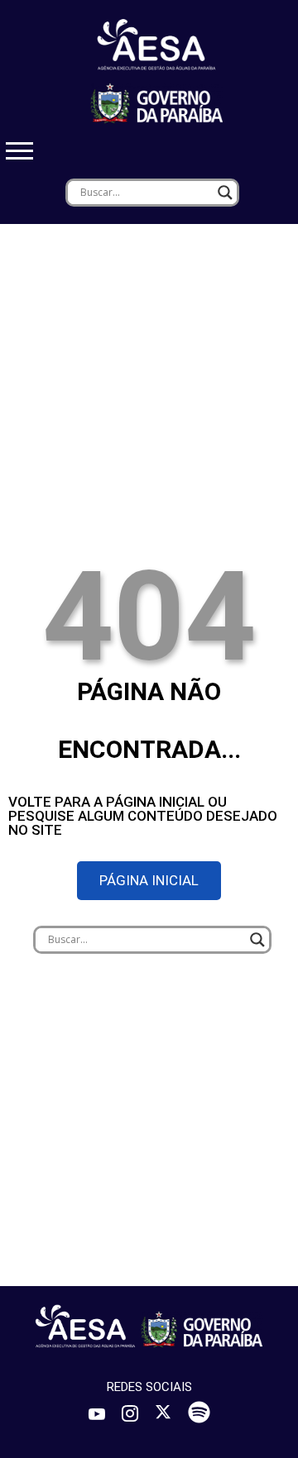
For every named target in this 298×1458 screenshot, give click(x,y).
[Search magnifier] (225, 192)
